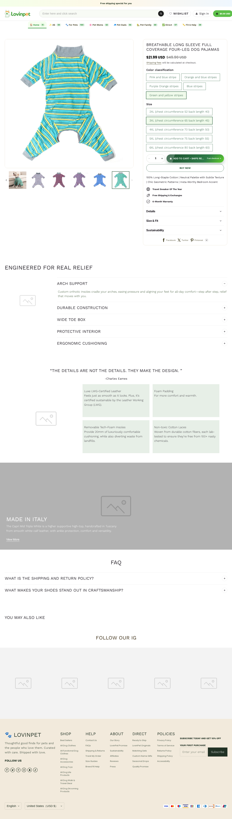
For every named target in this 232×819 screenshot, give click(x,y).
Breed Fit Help (93, 766)
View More (12, 539)
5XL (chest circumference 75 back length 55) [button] (179, 138)
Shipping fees (153, 62)
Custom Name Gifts (142, 756)
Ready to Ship (139, 740)
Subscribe (217, 752)
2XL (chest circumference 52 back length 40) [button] (179, 111)
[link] (55, 24)
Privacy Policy (164, 740)
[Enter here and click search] (161, 13)
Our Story (114, 740)
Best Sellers (66, 740)
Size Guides (92, 761)
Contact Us (91, 740)
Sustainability (116, 750)
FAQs (88, 745)
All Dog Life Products (65, 774)
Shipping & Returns (95, 750)
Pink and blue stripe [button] (162, 77)
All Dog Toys (66, 767)
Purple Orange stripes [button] (163, 86)
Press (113, 766)
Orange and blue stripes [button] (200, 77)
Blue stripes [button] (194, 86)
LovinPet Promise (118, 745)
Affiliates (114, 756)
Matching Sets (139, 750)
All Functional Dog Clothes (69, 752)
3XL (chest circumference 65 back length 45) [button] (179, 120)
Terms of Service (165, 745)
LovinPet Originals (141, 745)
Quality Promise (140, 766)
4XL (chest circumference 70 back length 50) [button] (179, 129)
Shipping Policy (165, 756)
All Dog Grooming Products (69, 790)
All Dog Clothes (68, 745)
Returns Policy (164, 750)
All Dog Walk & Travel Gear (67, 782)
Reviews (114, 761)
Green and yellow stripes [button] (166, 95)
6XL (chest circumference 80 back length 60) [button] (179, 147)
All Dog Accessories (66, 760)
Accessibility (163, 761)
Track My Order (93, 756)
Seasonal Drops (140, 761)
